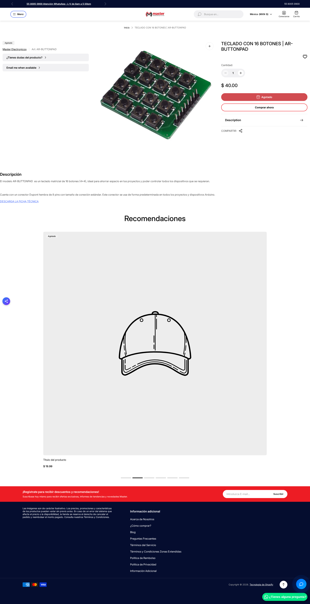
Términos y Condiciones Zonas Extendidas (155, 551)
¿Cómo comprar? (140, 525)
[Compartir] (241, 131)
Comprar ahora (264, 107)
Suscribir (278, 494)
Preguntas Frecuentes (143, 538)
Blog (133, 532)
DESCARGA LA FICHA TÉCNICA (19, 201)
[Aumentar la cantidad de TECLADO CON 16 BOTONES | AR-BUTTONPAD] (241, 73)
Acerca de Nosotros (142, 519)
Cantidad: (227, 65)
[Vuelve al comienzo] (283, 584)
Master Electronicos (14, 49)
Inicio (126, 27)
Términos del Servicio (143, 545)
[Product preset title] (155, 343)
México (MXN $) (259, 14)
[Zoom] (209, 46)
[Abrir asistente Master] (301, 584)
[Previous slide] (12, 4)
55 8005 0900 (292, 3)
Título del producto (54, 459)
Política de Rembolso (142, 558)
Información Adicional (143, 571)
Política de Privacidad (143, 564)
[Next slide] (105, 4)
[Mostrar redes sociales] (6, 301)
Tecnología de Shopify (261, 584)
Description (233, 120)
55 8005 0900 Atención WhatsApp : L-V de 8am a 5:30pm (59, 3)
